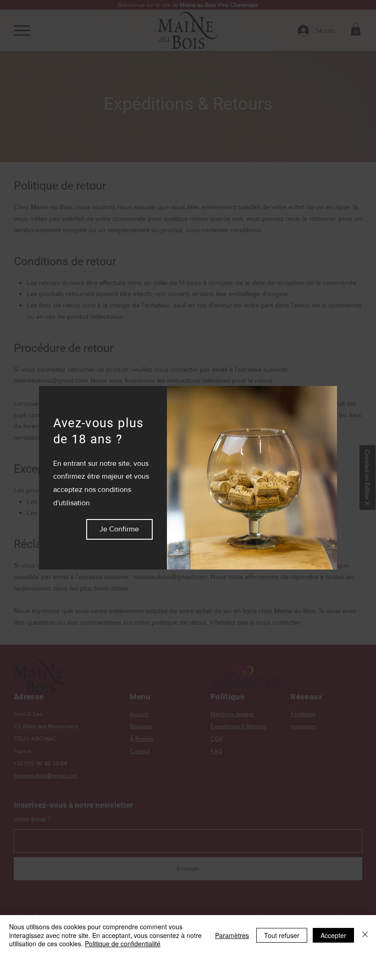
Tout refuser (281, 935)
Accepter (333, 935)
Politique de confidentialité (122, 943)
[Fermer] (364, 935)
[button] (119, 529)
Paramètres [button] (232, 935)
